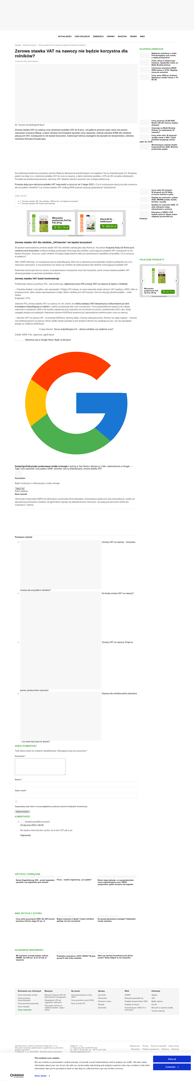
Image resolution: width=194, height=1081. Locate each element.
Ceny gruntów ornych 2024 (82, 1000)
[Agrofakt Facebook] (157, 36)
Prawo (133, 36)
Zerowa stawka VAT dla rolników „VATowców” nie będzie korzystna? (50, 201)
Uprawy (111, 36)
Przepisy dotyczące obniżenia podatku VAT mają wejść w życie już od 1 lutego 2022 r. (55, 184)
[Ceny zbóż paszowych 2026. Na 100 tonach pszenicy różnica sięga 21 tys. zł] (25, 915)
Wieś (142, 36)
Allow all (172, 1059)
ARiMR (128, 995)
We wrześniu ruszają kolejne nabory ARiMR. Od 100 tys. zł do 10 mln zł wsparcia (32, 958)
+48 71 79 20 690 (80, 1050)
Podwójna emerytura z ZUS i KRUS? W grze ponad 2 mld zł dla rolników (76, 957)
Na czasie (75, 991)
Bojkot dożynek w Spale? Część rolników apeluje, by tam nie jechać (75, 920)
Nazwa (18, 780)
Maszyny (122, 36)
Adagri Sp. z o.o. (51, 1046)
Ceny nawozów (24, 1010)
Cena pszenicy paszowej (28, 1003)
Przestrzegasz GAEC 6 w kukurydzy (135, 1009)
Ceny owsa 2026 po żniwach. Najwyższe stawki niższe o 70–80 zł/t (165, 77)
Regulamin (135, 1049)
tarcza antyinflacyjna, (73, 469)
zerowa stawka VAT (92, 469)
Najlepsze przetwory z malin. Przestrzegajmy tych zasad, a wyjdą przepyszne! (164, 55)
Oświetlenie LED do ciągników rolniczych (53, 1001)
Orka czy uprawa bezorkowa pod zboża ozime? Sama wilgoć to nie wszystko (115, 957)
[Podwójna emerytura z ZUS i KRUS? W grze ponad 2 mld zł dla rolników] (76, 953)
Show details (41, 1076)
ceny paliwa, (41, 469)
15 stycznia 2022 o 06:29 (32, 825)
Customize (170, 1067)
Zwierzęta (98, 36)
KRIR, (51, 469)
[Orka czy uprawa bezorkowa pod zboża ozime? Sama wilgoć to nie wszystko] (106, 952)
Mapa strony (174, 1046)
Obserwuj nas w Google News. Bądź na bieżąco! (48, 340)
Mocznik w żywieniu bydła (162, 1008)
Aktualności (65, 36)
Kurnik (154, 1004)
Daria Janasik (33, 61)
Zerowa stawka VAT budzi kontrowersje (38, 203)
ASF (153, 998)
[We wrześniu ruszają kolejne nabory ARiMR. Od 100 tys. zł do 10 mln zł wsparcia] (27, 952)
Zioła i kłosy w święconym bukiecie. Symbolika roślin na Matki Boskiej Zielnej (165, 63)
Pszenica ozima (104, 1001)
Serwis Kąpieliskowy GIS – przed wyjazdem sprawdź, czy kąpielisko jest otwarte (35, 881)
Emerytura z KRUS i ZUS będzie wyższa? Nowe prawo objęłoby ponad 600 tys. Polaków (158, 215)
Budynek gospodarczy (134, 998)
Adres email (21, 791)
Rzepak (101, 1004)
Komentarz (20, 756)
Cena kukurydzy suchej (27, 995)
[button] (176, 36)
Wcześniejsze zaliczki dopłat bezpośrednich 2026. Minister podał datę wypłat (165, 147)
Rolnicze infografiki (158, 1046)
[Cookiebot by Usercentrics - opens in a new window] (17, 1076)
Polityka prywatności (150, 1049)
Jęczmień (102, 995)
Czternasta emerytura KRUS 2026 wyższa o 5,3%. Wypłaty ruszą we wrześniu (165, 70)
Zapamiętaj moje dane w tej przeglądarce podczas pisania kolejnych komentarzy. (51, 806)
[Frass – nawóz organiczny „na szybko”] (59, 876)
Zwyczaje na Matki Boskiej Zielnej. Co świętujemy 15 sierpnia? (163, 130)
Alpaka (154, 995)
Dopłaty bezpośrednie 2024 (136, 1001)
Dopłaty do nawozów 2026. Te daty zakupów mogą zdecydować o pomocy (165, 207)
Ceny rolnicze (82, 36)
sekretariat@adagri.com (80, 1052)
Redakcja (175, 1049)
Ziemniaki (102, 1008)
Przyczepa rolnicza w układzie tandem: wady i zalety (55, 1007)
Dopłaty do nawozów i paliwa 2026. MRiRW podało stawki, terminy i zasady (165, 199)
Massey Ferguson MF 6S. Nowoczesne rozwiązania (55, 996)
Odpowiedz (25, 835)
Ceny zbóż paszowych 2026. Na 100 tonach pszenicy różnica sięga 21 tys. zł (35, 920)
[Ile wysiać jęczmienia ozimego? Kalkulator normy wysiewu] (108, 915)
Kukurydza (102, 998)
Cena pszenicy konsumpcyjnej (24, 999)
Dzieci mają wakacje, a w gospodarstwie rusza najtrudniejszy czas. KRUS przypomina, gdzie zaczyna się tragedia (116, 882)
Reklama (165, 1049)
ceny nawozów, (27, 469)
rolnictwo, (58, 469)
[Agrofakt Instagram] (164, 36)
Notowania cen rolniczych (29, 991)
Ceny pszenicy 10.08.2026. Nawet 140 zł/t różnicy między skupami (165, 123)
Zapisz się (20, 489)
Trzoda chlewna (158, 1011)
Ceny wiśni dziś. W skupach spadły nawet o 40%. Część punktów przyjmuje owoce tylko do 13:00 (158, 138)
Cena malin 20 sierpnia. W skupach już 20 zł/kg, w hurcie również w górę (162, 192)
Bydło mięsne (157, 1001)
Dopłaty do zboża (132, 1004)
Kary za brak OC (78, 1003)
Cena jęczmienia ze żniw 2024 (81, 996)
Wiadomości (135, 1046)
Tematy (145, 1046)
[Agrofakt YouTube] (170, 36)
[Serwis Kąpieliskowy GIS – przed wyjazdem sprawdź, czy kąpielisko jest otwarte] (35, 877)
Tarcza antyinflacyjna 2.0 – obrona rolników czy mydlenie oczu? (83, 329)
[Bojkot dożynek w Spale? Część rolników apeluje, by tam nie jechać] (65, 915)
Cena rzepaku (24, 1006)
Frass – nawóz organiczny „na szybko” (74, 880)
